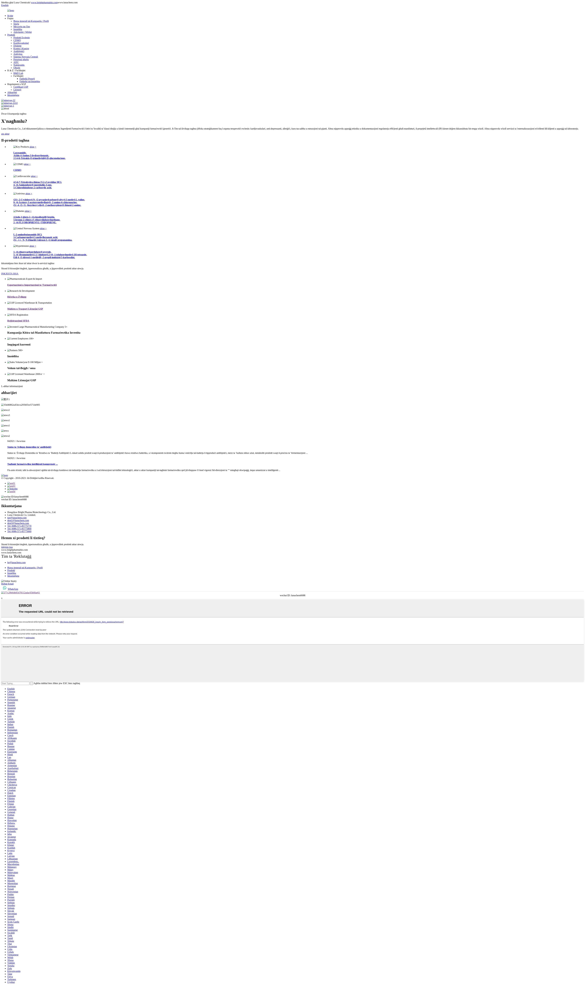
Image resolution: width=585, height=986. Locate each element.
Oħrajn (16, 67)
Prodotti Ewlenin (21, 37)
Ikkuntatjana (13, 95)
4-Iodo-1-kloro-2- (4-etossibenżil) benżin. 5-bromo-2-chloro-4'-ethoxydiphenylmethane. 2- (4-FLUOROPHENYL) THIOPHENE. (36, 220)
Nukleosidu (19, 65)
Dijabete (17, 45)
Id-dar (10, 15)
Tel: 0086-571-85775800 (19, 528)
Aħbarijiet (12, 92)
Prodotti (11, 35)
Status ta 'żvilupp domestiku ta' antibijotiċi (29, 447)
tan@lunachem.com (17, 517)
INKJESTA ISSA (9, 273)
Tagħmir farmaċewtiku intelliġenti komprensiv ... (32, 464)
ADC (16, 62)
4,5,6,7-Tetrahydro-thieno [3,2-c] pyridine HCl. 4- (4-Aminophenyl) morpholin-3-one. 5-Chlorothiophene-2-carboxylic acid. (37, 185)
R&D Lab (18, 73)
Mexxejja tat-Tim (21, 26)
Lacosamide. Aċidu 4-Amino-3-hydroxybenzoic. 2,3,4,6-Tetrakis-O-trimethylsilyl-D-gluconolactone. (39, 155)
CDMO (17, 40)
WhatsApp (13, 589)
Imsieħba (17, 29)
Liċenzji (17, 89)
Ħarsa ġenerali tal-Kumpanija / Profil (31, 21)
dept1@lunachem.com (18, 520)
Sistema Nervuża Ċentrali (25, 56)
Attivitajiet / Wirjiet (22, 32)
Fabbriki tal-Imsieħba (30, 81)
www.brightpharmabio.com (44, 2)
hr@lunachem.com (16, 562)
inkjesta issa (7, 547)
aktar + (33, 146)
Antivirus (17, 54)
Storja (16, 24)
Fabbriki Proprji (27, 78)
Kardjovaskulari (21, 43)
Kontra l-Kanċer (21, 48)
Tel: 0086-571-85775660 (19, 531)
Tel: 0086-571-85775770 (19, 526)
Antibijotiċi (18, 51)
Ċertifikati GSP (20, 87)
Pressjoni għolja (21, 59)
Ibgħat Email (7, 583)
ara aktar (5, 134)
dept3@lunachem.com (18, 523)
